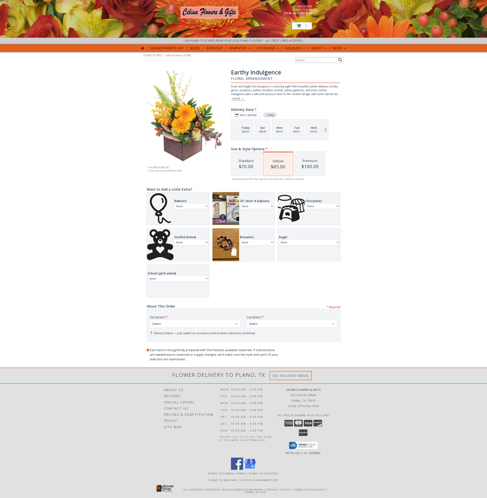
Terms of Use (255, 492)
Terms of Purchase (309, 489)
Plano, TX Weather (222, 480)
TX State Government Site (259, 480)
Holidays (293, 48)
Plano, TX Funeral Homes (227, 473)
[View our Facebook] (237, 469)
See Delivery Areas (290, 375)
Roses (195, 48)
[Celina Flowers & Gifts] (209, 17)
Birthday (214, 48)
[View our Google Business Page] (250, 469)
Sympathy (238, 48)
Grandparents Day (167, 48)
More (337, 48)
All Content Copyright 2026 (205, 489)
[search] (340, 60)
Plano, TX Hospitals (264, 473)
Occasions (266, 48)
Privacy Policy (278, 489)
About (317, 48)
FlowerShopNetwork (246, 489)
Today (270, 115)
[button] (302, 26)
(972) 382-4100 (302, 13)
